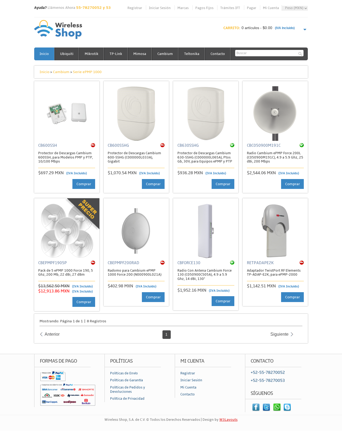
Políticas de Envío (124, 373)
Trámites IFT (230, 8)
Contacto (218, 54)
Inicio (44, 54)
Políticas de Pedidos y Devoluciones (127, 389)
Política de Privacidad (127, 399)
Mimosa (139, 54)
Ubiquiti (66, 54)
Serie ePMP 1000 (87, 72)
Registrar (134, 8)
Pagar (251, 8)
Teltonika (191, 54)
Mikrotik (91, 54)
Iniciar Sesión (160, 8)
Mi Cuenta (271, 8)
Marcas (183, 8)
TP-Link (116, 54)
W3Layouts (228, 420)
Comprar (83, 184)
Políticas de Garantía (126, 380)
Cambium (165, 54)
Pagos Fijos (204, 8)
